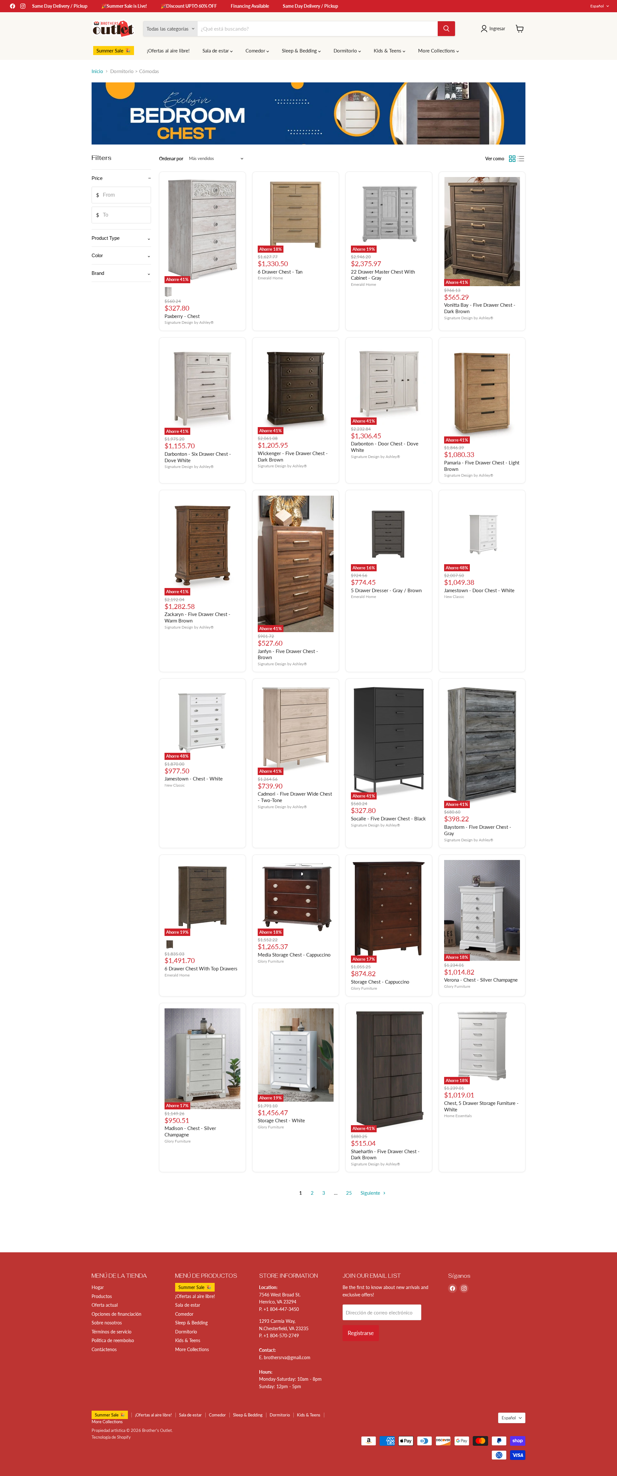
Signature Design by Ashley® (189, 322)
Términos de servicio (111, 1331)
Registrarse (361, 1333)
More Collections (437, 50)
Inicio (97, 71)
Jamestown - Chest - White (194, 778)
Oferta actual (105, 1305)
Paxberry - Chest (182, 316)
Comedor (256, 50)
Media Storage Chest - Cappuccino (294, 955)
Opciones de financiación (116, 1314)
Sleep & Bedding (300, 50)
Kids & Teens (388, 50)
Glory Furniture (271, 961)
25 (349, 1193)
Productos (102, 1296)
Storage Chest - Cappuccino (380, 982)
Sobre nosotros (107, 1322)
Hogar (98, 1287)
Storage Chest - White (281, 1120)
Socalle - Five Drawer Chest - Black (388, 818)
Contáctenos (104, 1349)
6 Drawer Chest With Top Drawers (201, 968)
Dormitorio (346, 50)
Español (597, 6)
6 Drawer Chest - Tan (280, 272)
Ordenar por (171, 158)
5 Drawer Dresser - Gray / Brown (386, 590)
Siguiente (371, 1193)
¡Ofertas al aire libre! (168, 50)
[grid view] (512, 158)
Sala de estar (216, 50)
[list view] (521, 158)
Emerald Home (270, 278)
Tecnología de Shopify (111, 1437)
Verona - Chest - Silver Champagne (481, 980)
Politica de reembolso (113, 1340)
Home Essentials (458, 1115)
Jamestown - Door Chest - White (479, 590)
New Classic (454, 596)
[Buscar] (446, 28)
